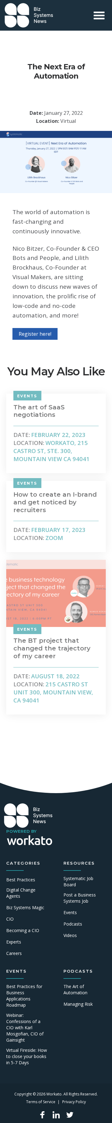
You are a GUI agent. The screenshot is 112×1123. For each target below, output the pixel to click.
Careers (14, 953)
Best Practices (20, 880)
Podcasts (72, 924)
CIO (10, 919)
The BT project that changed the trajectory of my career (52, 648)
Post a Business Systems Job (79, 898)
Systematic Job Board (78, 881)
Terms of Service (40, 1101)
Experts (13, 942)
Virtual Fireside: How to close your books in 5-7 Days (26, 1056)
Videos (70, 935)
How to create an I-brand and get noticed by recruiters (55, 502)
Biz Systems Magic (25, 907)
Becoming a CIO (22, 930)
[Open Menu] (99, 15)
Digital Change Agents (20, 893)
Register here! (35, 333)
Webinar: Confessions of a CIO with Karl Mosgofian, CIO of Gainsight (25, 1027)
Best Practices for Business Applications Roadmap (24, 995)
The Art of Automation (75, 989)
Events (70, 912)
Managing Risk (78, 1004)
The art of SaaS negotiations (39, 411)
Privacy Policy (74, 1101)
